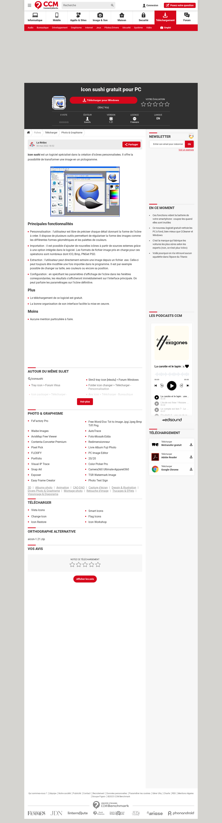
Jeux (98, 27)
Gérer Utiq (157, 793)
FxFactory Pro (39, 421)
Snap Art (36, 469)
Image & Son (100, 20)
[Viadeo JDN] (136, 813)
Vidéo (149, 27)
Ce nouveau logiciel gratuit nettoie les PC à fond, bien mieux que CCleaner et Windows (173, 232)
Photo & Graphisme (71, 132)
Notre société (64, 793)
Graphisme (76, 27)
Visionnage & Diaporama (43, 494)
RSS (174, 793)
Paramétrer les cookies (139, 793)
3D (29, 487)
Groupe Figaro (98, 796)
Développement (59, 27)
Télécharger (51, 132)
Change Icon (38, 516)
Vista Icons (38, 510)
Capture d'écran (98, 487)
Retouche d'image (97, 490)
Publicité (77, 793)
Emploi (167, 27)
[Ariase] (155, 813)
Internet (89, 27)
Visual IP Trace (40, 464)
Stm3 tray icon (97, 379)
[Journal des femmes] (36, 813)
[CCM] (46, 5)
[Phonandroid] (181, 813)
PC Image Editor (98, 453)
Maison (122, 20)
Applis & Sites (78, 20)
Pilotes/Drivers (111, 27)
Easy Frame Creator (43, 480)
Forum (187, 20)
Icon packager (39, 394)
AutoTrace (94, 431)
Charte (167, 793)
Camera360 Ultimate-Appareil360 (108, 469)
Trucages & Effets (123, 490)
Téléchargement (165, 20)
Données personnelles (116, 793)
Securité (143, 20)
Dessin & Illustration (124, 487)
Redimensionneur (99, 442)
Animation (62, 487)
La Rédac (41, 142)
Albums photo (43, 487)
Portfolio (36, 458)
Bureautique (43, 27)
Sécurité (126, 27)
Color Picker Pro (98, 464)
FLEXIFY (36, 453)
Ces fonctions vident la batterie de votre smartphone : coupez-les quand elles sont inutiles (172, 219)
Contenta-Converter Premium (48, 442)
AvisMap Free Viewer (44, 436)
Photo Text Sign (98, 480)
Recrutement (98, 793)
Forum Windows (129, 379)
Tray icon (36, 385)
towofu (87, 122)
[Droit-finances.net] (98, 813)
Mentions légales (186, 793)
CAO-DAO (79, 487)
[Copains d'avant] (117, 813)
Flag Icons (94, 516)
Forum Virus (52, 385)
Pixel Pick (37, 447)
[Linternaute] (78, 813)
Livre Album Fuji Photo (102, 447)
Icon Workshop (97, 522)
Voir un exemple (186, 150)
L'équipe (52, 793)
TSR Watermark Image (102, 475)
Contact (87, 793)
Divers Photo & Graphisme (44, 490)
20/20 (92, 458)
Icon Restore (38, 522)
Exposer (36, 475)
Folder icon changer (100, 385)
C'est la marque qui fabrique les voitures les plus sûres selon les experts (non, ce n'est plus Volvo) (170, 244)
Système (138, 27)
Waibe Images (40, 431)
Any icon (93, 394)
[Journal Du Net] (56, 813)
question (182, 5)
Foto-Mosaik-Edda (99, 436)
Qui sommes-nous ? (37, 793)
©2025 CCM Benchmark (119, 796)
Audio (30, 27)
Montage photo (73, 490)
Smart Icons (95, 511)
